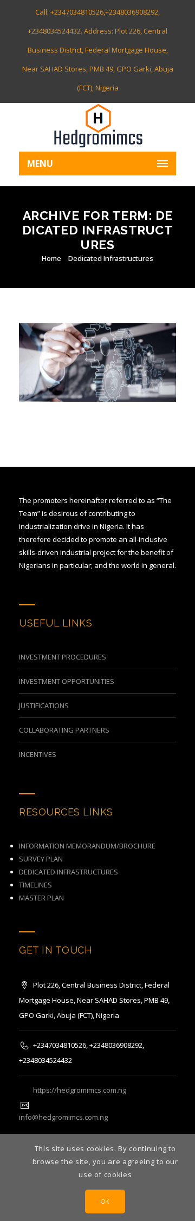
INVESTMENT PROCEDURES (62, 657)
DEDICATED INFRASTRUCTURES (68, 872)
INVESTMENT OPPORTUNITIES (66, 681)
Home (51, 258)
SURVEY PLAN (41, 859)
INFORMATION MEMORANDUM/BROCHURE (87, 846)
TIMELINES (35, 885)
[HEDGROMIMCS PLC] (97, 127)
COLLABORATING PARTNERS (64, 730)
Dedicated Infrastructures (110, 258)
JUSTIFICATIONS (44, 705)
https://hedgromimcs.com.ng (79, 1090)
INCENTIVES (37, 754)
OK (105, 1201)
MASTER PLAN (41, 898)
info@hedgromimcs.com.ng (63, 1117)
